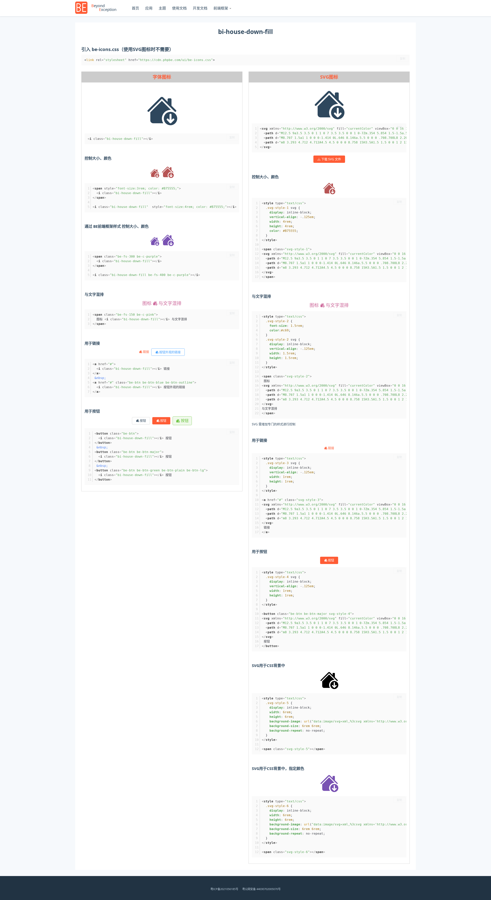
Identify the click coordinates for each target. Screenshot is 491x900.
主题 (162, 8)
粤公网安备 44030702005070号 (261, 889)
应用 (148, 8)
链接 (146, 352)
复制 (402, 58)
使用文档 (179, 8)
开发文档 (200, 8)
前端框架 (220, 8)
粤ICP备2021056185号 (224, 889)
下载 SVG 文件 (330, 159)
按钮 (142, 420)
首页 (135, 8)
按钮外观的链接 (169, 352)
